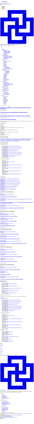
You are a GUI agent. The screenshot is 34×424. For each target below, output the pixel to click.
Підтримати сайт (4, 395)
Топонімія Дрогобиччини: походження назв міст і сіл (9, 150)
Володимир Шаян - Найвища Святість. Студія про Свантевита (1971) (12, 288)
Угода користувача (4, 397)
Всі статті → (2, 193)
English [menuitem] (3, 7)
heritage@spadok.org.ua (8, 415)
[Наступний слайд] (2, 124)
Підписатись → (2, 297)
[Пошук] (8, 45)
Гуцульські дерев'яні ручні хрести (8, 119)
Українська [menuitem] (3, 6)
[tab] (0, 125)
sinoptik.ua (8, 355)
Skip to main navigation (5, 1)
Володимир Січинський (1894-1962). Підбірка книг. (9, 292)
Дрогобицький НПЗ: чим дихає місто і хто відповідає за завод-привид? (12, 153)
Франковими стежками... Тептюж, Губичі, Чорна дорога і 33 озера (11, 170)
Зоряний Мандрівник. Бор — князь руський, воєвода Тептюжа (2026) (12, 147)
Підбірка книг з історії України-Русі (7, 338)
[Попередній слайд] (1, 124)
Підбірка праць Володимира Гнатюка (7, 334)
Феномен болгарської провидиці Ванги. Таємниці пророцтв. (13, 112)
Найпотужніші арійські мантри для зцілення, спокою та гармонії (15, 115)
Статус (3, 398)
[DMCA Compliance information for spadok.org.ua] (9, 417)
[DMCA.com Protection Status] (4, 417)
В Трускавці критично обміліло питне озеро (8, 156)
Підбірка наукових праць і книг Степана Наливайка (9, 283)
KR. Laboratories (10, 416)
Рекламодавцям (4, 396)
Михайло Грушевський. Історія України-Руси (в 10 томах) (10, 290)
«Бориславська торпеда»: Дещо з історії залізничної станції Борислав (11, 173)
